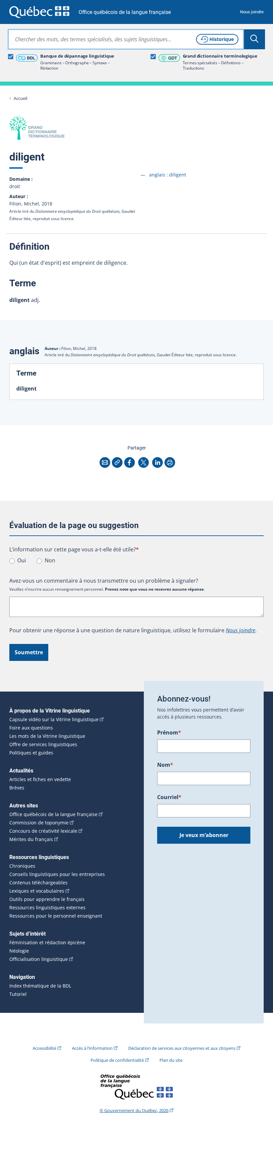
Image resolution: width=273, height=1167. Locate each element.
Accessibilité (44, 1048)
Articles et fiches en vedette (40, 779)
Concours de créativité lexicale (43, 831)
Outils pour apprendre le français (47, 899)
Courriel (169, 797)
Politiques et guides (31, 752)
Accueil (20, 98)
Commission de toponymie (39, 822)
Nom (165, 764)
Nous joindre (252, 11)
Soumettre (29, 652)
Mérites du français (31, 839)
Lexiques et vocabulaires (36, 891)
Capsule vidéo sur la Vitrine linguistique (54, 719)
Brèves (16, 787)
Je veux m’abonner (203, 835)
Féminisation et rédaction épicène (47, 942)
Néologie (19, 951)
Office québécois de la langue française (125, 12)
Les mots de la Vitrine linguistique (47, 736)
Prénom (169, 732)
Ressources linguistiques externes (47, 907)
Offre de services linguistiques (43, 744)
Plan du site (170, 1060)
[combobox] (126, 39)
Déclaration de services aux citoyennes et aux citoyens (181, 1048)
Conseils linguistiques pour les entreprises (57, 874)
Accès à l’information (92, 1048)
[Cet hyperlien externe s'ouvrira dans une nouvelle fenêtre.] (39, 12)
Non (50, 560)
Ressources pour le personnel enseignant (55, 916)
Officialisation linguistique (38, 959)
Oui (21, 560)
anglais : (167, 174)
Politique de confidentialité (117, 1060)
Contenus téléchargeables (38, 882)
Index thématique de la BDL (40, 986)
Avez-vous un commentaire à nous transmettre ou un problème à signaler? (103, 580)
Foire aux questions (31, 727)
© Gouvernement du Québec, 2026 (134, 1110)
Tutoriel (18, 994)
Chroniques (22, 866)
